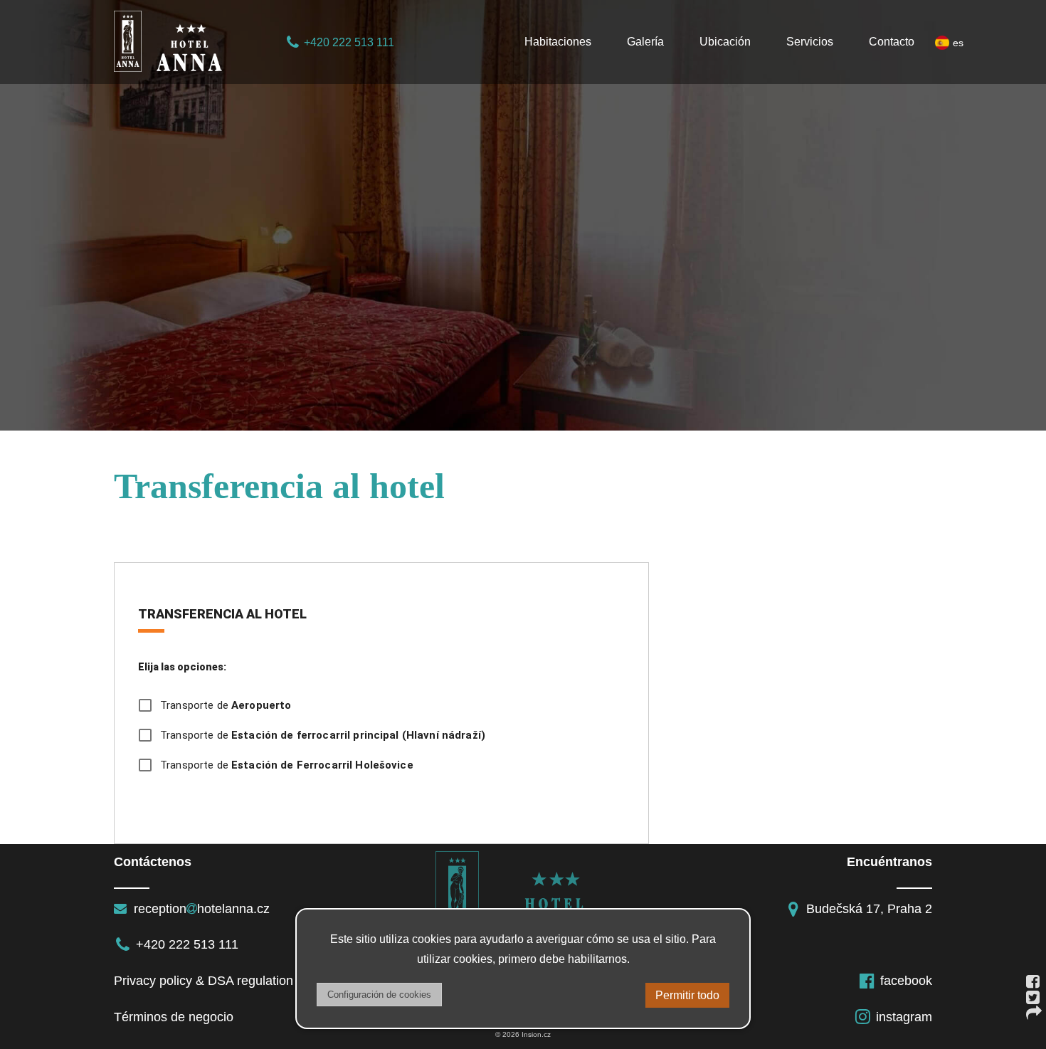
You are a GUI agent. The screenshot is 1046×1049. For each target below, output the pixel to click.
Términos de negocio (173, 1017)
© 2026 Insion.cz (523, 1034)
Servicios (809, 42)
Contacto (891, 42)
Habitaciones (557, 42)
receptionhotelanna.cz (200, 909)
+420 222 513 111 (349, 42)
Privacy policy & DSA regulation (203, 981)
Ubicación (725, 42)
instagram (904, 1017)
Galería (645, 42)
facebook (906, 981)
